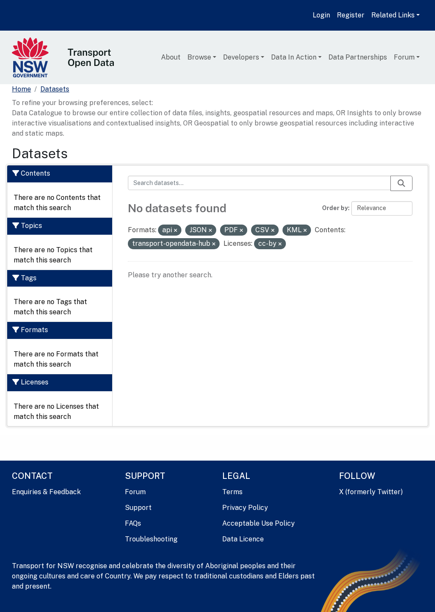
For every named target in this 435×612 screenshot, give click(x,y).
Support (138, 508)
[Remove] (175, 230)
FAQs (133, 523)
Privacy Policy (245, 508)
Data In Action (293, 57)
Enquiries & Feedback (46, 492)
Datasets (54, 89)
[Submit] (401, 183)
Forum (404, 57)
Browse (199, 57)
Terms (232, 492)
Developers (241, 57)
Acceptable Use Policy (258, 523)
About (171, 57)
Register (350, 15)
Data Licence (243, 539)
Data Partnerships (357, 57)
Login (321, 15)
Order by (335, 208)
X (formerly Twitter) (371, 492)
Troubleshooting (151, 539)
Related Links (393, 15)
